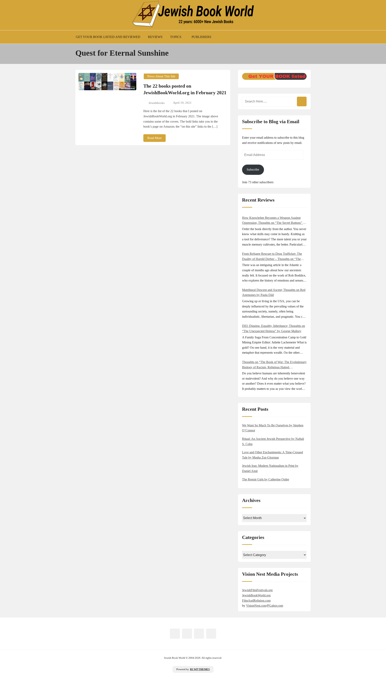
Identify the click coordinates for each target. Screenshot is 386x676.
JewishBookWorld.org (256, 595)
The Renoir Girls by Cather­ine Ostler (265, 479)
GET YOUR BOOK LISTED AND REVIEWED (108, 37)
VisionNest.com (256, 605)
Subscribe (253, 169)
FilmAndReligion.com (256, 600)
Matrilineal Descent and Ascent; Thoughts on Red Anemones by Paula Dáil (273, 292)
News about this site (161, 76)
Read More (154, 138)
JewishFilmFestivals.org (257, 590)
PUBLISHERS (201, 37)
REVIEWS (155, 37)
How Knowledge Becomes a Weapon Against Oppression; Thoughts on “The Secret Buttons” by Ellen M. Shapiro (274, 220)
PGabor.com (275, 605)
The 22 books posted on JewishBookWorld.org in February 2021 (184, 89)
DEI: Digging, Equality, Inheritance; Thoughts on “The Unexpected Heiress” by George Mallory (273, 328)
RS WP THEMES (200, 669)
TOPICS (175, 37)
